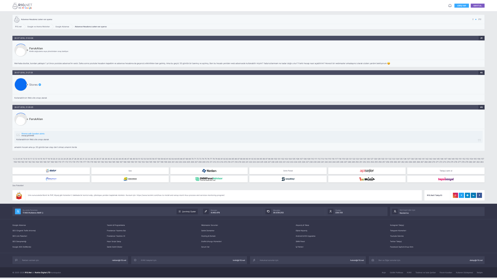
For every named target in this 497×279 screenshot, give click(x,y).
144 (434, 159)
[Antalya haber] (130, 179)
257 (383, 162)
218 (236, 162)
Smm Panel (288, 171)
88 (241, 159)
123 (357, 159)
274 (448, 162)
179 (91, 162)
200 (169, 162)
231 (284, 162)
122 (353, 159)
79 (216, 159)
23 (62, 159)
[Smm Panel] (367, 170)
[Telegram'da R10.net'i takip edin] (467, 195)
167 (48, 162)
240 (318, 162)
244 (334, 162)
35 (94, 159)
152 (463, 159)
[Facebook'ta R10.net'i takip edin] (479, 195)
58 (159, 159)
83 (227, 159)
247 (345, 162)
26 (70, 159)
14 (39, 159)
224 (258, 162)
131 (386, 159)
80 (219, 159)
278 (463, 162)
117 (336, 159)
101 (279, 159)
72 (198, 159)
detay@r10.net (476, 260)
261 (399, 162)
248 (349, 162)
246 (341, 162)
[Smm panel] (209, 179)
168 (52, 162)
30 (81, 159)
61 (167, 159)
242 (326, 162)
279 (466, 162)
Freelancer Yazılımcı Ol (116, 236)
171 (63, 162)
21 (57, 159)
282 (478, 162)
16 (44, 159)
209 (204, 162)
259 (391, 162)
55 (150, 159)
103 (286, 159)
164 (37, 162)
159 (19, 162)
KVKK (409, 272)
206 (192, 162)
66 (181, 159)
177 (84, 162)
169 (56, 162)
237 (307, 162)
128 (375, 159)
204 (184, 162)
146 (441, 159)
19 (51, 159)
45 (122, 159)
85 (233, 159)
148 (449, 159)
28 (75, 159)
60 (164, 159)
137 (408, 159)
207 (196, 162)
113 (322, 159)
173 (70, 162)
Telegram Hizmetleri (398, 231)
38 (103, 159)
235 (299, 162)
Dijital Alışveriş (301, 231)
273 (444, 162)
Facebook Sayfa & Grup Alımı (401, 247)
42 (114, 159)
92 (252, 159)
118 (339, 159)
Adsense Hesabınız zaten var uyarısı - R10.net (22, 5)
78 (214, 159)
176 (80, 162)
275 (452, 162)
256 (380, 162)
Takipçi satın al (446, 171)
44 (120, 159)
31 (83, 159)
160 (22, 162)
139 (416, 159)
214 (221, 162)
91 (250, 159)
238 (311, 162)
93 (255, 159)
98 (269, 159)
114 (325, 159)
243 (330, 162)
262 (402, 162)
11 (31, 159)
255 (376, 162)
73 (200, 159)
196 (154, 162)
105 (293, 159)
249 (353, 162)
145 (438, 159)
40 (109, 159)
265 (414, 162)
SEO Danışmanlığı (19, 241)
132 (389, 159)
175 (77, 162)
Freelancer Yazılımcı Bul (116, 231)
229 (276, 162)
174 (73, 162)
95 (261, 159)
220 (243, 162)
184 (110, 162)
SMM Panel (300, 241)
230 (280, 162)
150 (456, 159)
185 (113, 162)
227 (269, 162)
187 (121, 162)
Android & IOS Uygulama (305, 236)
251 (360, 162)
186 (117, 162)
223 (254, 162)
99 (272, 159)
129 (379, 159)
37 (100, 159)
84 (230, 159)
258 (387, 162)
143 (430, 159)
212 (214, 162)
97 (266, 159)
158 (15, 162)
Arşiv (384, 272)
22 (59, 159)
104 (290, 159)
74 (203, 159)
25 (67, 159)
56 (153, 159)
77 (211, 159)
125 (364, 159)
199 (165, 162)
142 (426, 159)
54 (148, 159)
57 (156, 159)
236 (303, 162)
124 (361, 159)
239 (315, 162)
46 (125, 159)
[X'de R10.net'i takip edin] (461, 195)
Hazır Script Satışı (114, 241)
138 (412, 159)
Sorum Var (205, 247)
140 (419, 159)
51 (139, 159)
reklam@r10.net (119, 260)
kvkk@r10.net (239, 260)
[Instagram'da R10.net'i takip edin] (455, 195)
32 (86, 159)
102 (282, 159)
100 (275, 159)
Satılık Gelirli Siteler (114, 247)
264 (410, 162)
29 (78, 159)
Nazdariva (404, 213)
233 (291, 162)
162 (29, 162)
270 (433, 162)
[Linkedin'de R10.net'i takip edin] (473, 195)
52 (142, 159)
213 (218, 162)
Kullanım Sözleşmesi (464, 272)
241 (322, 162)
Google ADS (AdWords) (21, 247)
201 (173, 162)
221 (247, 162)
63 (173, 159)
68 (187, 159)
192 (139, 162)
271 (437, 162)
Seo (130, 171)
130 (382, 159)
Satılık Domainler (207, 231)
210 (207, 162)
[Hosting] (51, 170)
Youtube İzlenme (397, 236)
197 (158, 162)
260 (395, 162)
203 (180, 162)
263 (406, 162)
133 (393, 159)
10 (29, 159)
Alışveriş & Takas (302, 225)
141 (423, 159)
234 (295, 162)
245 (337, 162)
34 (92, 159)
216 (229, 162)
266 (418, 162)
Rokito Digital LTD (42, 272)
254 (372, 162)
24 (64, 159)
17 (46, 159)
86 (236, 159)
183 (106, 162)
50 (137, 159)
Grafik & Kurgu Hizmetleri (211, 241)
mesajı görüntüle (27, 136)
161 (26, 162)
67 (184, 159)
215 (225, 162)
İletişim (480, 272)
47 (128, 159)
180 (95, 162)
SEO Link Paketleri (19, 236)
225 (261, 162)
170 (59, 162)
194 (147, 162)
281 (474, 162)
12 (33, 159)
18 (49, 159)
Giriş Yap (461, 6)
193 (143, 162)
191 (135, 162)
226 (265, 162)
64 (175, 159)
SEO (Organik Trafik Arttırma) (24, 231)
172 (66, 162)
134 (397, 159)
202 (176, 162)
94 (258, 159)
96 (264, 159)
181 (98, 162)
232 (288, 162)
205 (188, 162)
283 (482, 162)
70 (192, 159)
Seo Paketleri (18, 185)
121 (350, 159)
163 (33, 162)
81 (222, 159)
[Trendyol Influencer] (367, 179)
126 (368, 159)
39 (106, 159)
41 (111, 159)
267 (422, 162)
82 (224, 159)
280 (470, 162)
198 (161, 162)
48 (131, 159)
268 (426, 162)
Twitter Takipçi (396, 241)
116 (332, 159)
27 (73, 159)
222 (250, 162)
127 (371, 159)
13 (36, 159)
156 (478, 159)
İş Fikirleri (299, 247)
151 (460, 159)
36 (97, 159)
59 (162, 159)
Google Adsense (19, 225)
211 (211, 162)
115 (329, 159)
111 (315, 159)
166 (44, 162)
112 (319, 159)
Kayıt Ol (478, 6)
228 (273, 162)
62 (170, 159)
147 (445, 159)
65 (178, 159)
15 (41, 159)
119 (343, 159)
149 (453, 159)
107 (301, 159)
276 (455, 162)
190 (132, 162)
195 (150, 162)
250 (357, 162)
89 (244, 159)
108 (305, 159)
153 (467, 159)
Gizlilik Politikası (396, 272)
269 (430, 162)
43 (117, 159)
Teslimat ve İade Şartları (425, 272)
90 (247, 159)
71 (195, 159)
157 (482, 159)
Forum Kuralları (446, 272)
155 (475, 159)
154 (471, 159)
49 (134, 159)
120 (346, 159)
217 (232, 162)
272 (440, 162)
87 (238, 159)
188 (124, 162)
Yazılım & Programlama (116, 225)
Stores (33, 84)
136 (404, 159)
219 (239, 162)
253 (368, 162)
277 (459, 162)
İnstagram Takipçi (397, 225)
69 (190, 159)
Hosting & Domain (208, 236)
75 (205, 159)
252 (364, 162)
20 (54, 159)
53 (145, 159)
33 (89, 159)
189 (128, 162)
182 (102, 162)
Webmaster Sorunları (209, 225)
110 (312, 159)
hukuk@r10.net (357, 260)
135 (401, 159)
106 (297, 159)
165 (41, 162)
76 (208, 159)
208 (200, 162)
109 (308, 159)
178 (88, 162)
